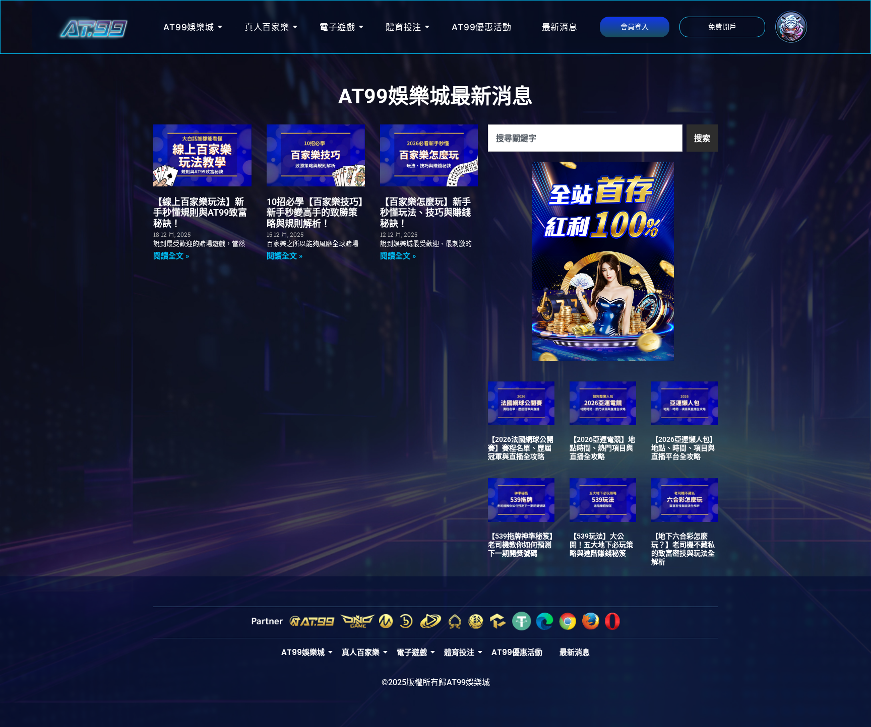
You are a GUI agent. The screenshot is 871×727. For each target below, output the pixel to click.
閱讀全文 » (171, 255)
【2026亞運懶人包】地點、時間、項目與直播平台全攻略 (684, 447)
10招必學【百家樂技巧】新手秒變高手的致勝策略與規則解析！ (315, 212)
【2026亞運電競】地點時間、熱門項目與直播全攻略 (602, 447)
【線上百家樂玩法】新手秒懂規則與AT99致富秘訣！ (200, 212)
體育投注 (403, 27)
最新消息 (560, 27)
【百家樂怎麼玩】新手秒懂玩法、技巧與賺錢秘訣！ (425, 212)
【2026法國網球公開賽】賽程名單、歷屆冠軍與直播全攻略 (520, 447)
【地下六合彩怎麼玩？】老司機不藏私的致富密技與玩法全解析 (683, 548)
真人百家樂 (266, 27)
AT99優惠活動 (481, 27)
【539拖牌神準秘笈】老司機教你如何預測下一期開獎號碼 (520, 544)
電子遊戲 (337, 27)
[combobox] (585, 138)
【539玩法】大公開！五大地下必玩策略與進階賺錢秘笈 (601, 544)
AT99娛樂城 (188, 27)
